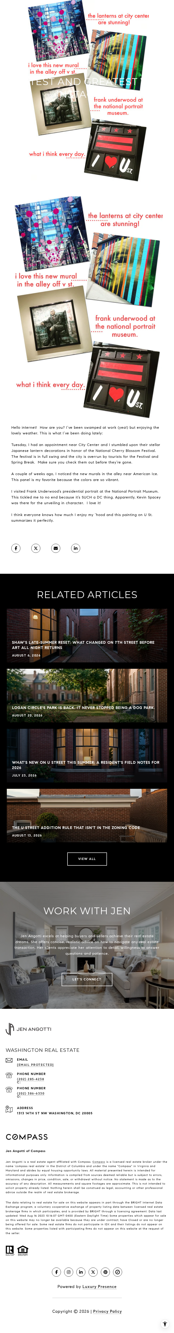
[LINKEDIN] (80, 1272)
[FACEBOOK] (56, 1272)
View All (87, 859)
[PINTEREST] (105, 1272)
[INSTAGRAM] (68, 1272)
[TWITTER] (93, 1272)
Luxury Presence (99, 1286)
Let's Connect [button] (87, 979)
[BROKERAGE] (117, 1272)
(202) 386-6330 (30, 1093)
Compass (98, 1161)
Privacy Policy (107, 1311)
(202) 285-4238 (30, 1079)
